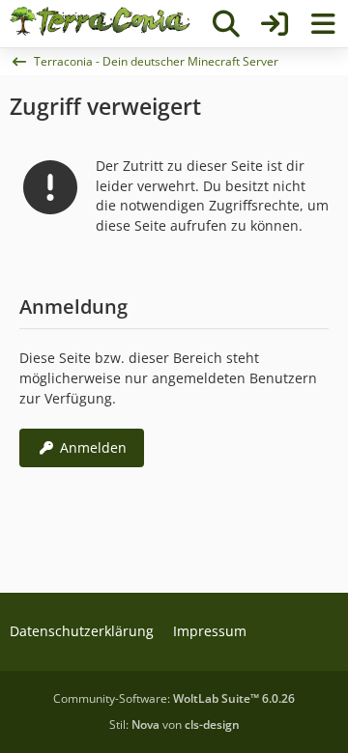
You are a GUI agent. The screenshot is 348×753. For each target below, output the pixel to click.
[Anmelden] (274, 24)
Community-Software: (174, 698)
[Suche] (226, 24)
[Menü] (323, 24)
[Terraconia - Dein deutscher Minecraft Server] (100, 21)
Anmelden (93, 447)
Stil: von (174, 724)
